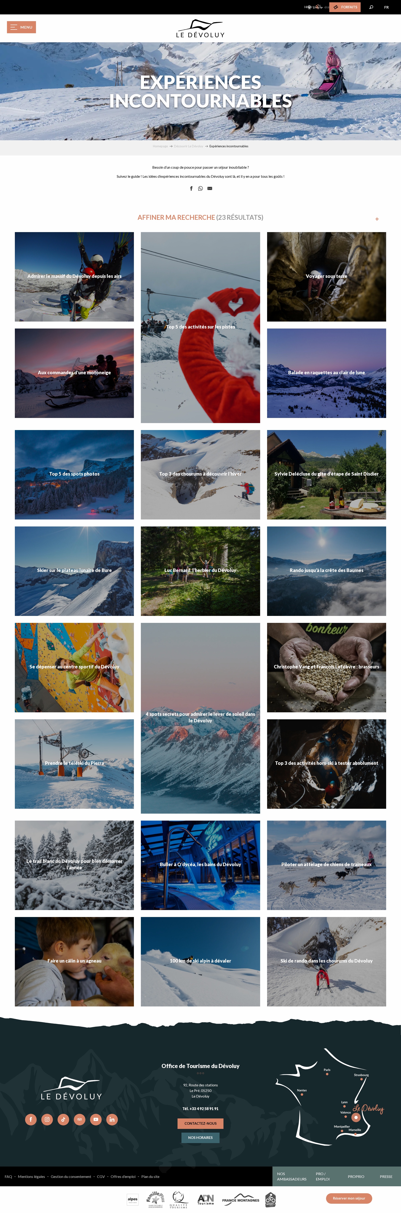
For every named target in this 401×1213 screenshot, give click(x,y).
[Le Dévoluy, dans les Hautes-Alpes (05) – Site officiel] (200, 28)
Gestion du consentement (71, 1176)
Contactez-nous (200, 1123)
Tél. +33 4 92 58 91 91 (200, 1108)
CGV (101, 1176)
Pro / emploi (323, 1176)
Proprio (356, 1176)
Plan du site (150, 1176)
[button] (371, 7)
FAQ (8, 1176)
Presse (386, 1176)
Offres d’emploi (123, 1176)
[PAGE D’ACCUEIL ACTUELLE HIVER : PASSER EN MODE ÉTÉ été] (319, 7)
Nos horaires (200, 1138)
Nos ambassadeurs (292, 1176)
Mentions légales (31, 1176)
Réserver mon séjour (349, 1198)
